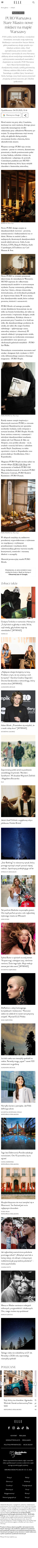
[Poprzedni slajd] (1, 1383)
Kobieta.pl (27, 1481)
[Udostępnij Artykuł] (25, 115)
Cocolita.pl (9, 1485)
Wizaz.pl (27, 1493)
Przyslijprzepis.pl (27, 1485)
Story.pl (27, 1497)
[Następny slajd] (34, 1383)
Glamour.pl (9, 1481)
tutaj (15, 1537)
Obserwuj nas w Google (13, 115)
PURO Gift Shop (20, 464)
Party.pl (9, 1477)
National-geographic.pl (9, 1497)
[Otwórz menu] (2, 2)
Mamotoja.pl (9, 1489)
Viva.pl (27, 1489)
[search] (33, 2)
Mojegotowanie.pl (9, 1493)
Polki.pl (27, 1477)
